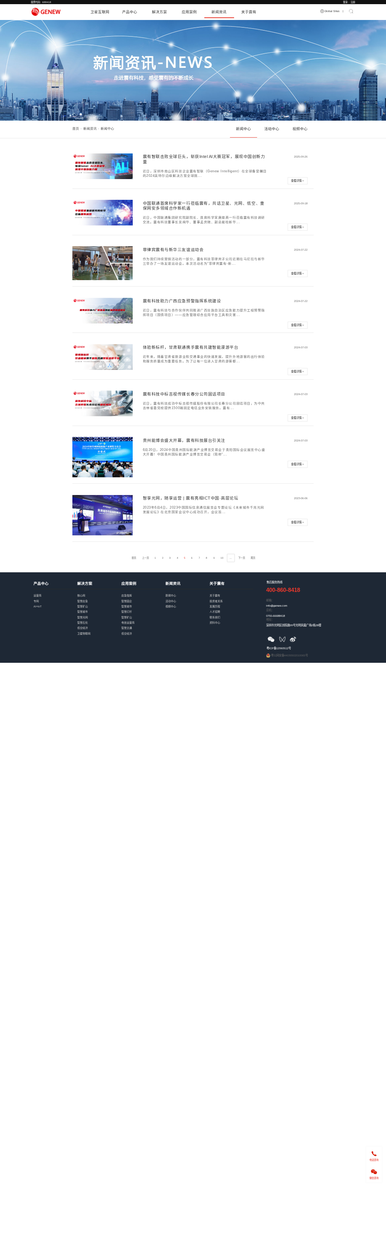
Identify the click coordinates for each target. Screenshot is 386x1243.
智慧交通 (143, 624)
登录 (345, 2)
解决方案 (159, 12)
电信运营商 (143, 619)
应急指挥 (143, 592)
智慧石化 (99, 619)
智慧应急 (99, 598)
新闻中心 (243, 129)
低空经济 (99, 624)
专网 (56, 598)
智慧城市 (99, 608)
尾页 (253, 557)
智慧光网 (99, 614)
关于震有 (248, 12)
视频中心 (300, 129)
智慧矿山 (99, 603)
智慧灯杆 (143, 608)
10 (222, 557)
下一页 (241, 557)
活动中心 (271, 129)
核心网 (99, 592)
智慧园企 (143, 598)
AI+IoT (56, 603)
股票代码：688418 (41, 2)
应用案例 (189, 12)
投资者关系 (232, 598)
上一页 (145, 557)
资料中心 (232, 619)
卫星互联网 (99, 12)
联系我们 (232, 614)
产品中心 (129, 12)
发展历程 (232, 603)
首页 (75, 128)
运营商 (56, 592)
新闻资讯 (219, 12)
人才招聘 (232, 608)
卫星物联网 (99, 630)
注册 (353, 2)
